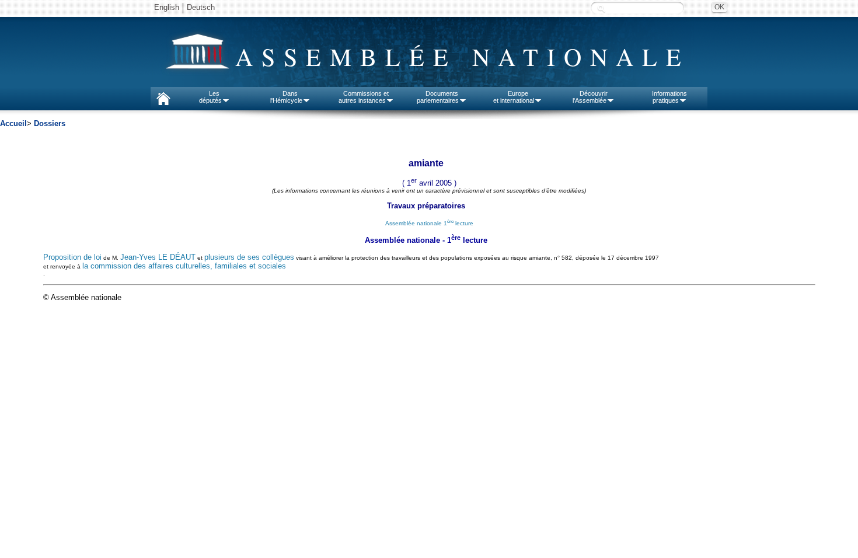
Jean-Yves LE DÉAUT (158, 257)
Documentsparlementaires (438, 97)
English (166, 7)
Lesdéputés (210, 97)
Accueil (13, 123)
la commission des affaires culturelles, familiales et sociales (184, 265)
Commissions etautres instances (364, 97)
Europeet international (513, 97)
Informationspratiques (669, 97)
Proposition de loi (72, 257)
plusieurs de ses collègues (249, 257)
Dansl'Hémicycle (286, 97)
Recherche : (601, 8)
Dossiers (49, 123)
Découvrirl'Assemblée (590, 97)
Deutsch (201, 7)
